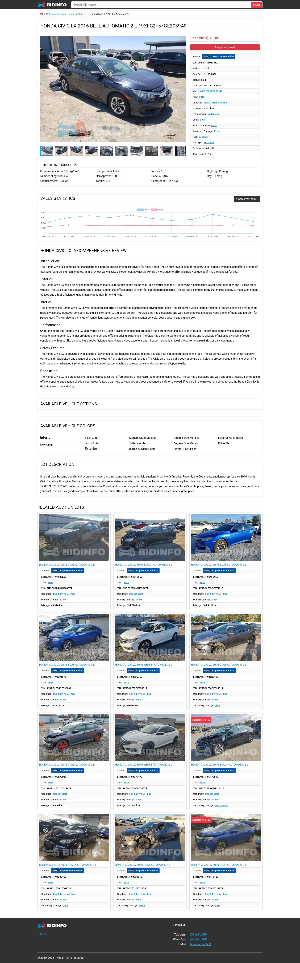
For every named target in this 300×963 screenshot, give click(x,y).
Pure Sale (209, 142)
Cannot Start (136, 593)
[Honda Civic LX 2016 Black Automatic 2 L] (150, 537)
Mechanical (221, 805)
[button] (183, 38)
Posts (41, 933)
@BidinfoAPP (198, 934)
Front (217, 131)
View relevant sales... (246, 199)
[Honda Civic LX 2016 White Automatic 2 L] (150, 637)
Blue (202, 119)
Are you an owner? (225, 47)
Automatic (213, 114)
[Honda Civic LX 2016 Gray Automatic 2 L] (74, 537)
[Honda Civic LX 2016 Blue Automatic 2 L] (226, 537)
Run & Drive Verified (215, 102)
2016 (202, 96)
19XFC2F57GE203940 (210, 91)
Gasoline (203, 136)
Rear (214, 125)
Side (138, 699)
